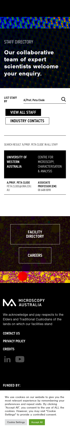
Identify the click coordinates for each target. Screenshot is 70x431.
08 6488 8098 (44, 190)
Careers (35, 255)
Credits (8, 349)
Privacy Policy (14, 341)
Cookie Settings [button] (16, 422)
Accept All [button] (37, 422)
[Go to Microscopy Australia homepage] (24, 302)
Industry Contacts (27, 121)
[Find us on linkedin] (7, 359)
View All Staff (23, 112)
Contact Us (11, 333)
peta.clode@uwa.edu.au (19, 188)
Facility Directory (35, 234)
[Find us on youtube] (19, 359)
